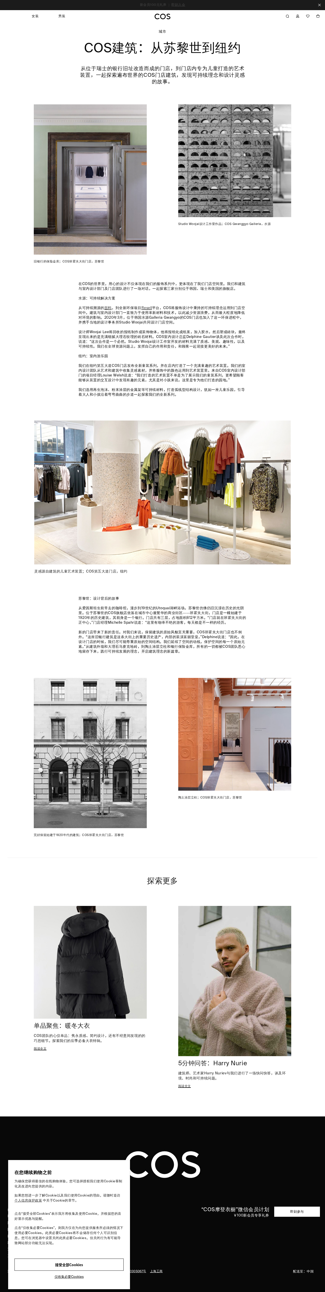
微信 (115, 1209)
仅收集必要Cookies (69, 1277)
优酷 (115, 1223)
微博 (115, 1216)
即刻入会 (178, 5)
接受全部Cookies (69, 1264)
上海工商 (156, 1271)
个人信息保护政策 (28, 1200)
